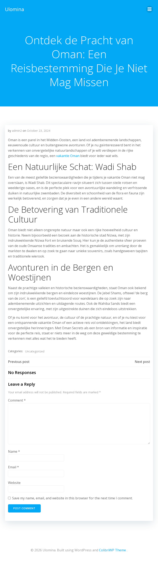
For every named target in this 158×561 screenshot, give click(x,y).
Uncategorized (34, 351)
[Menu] (149, 9)
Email (13, 467)
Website (14, 482)
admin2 (17, 131)
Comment (17, 400)
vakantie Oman (67, 156)
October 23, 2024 (38, 131)
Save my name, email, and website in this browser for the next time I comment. (72, 498)
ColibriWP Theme (112, 550)
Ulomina (14, 9)
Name (14, 451)
